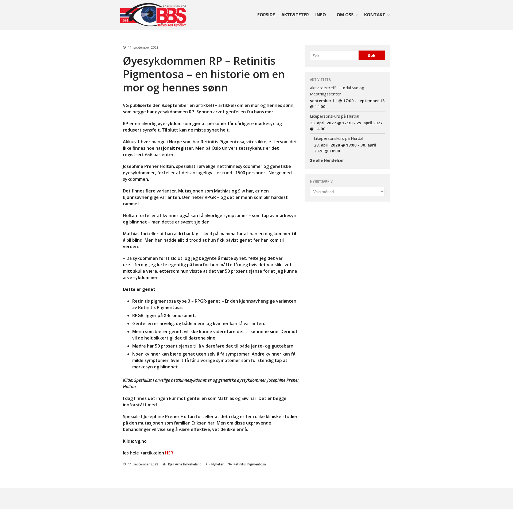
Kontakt (374, 14)
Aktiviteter (295, 14)
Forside (266, 14)
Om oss (345, 14)
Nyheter (217, 464)
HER (169, 453)
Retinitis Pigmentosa (250, 464)
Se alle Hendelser (327, 160)
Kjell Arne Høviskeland (184, 464)
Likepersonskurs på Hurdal (334, 116)
